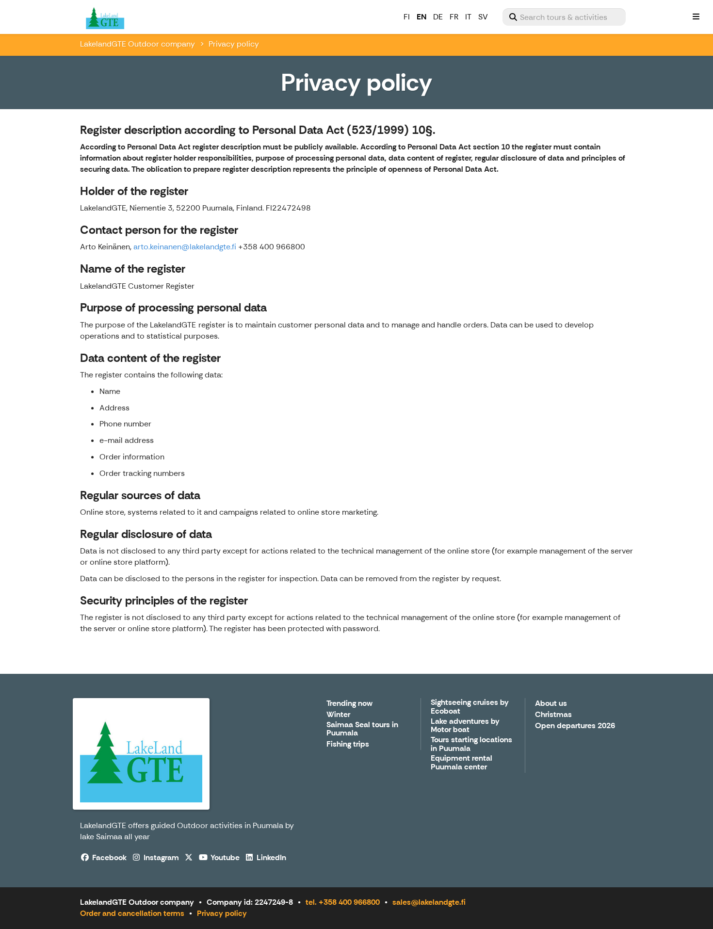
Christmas (553, 714)
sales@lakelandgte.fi (429, 902)
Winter (338, 714)
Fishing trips (347, 744)
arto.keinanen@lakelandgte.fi (184, 247)
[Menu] (696, 17)
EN (421, 17)
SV (483, 17)
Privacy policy (222, 913)
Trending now (349, 703)
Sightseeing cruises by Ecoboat (470, 707)
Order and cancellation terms (132, 913)
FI (407, 17)
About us (551, 703)
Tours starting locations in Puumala (471, 744)
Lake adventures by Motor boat (465, 726)
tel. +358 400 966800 (343, 902)
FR (454, 17)
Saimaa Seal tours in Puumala (362, 729)
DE (438, 17)
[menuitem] (564, 17)
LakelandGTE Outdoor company (137, 44)
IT (468, 17)
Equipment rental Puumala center (461, 763)
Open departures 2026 (575, 726)
